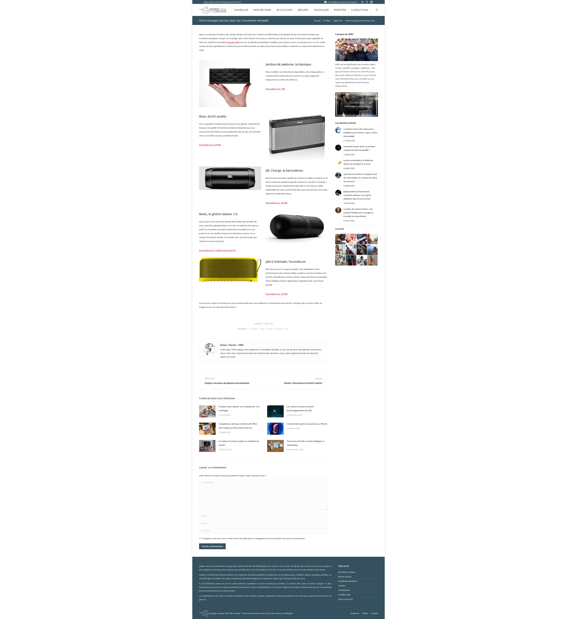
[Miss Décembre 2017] (362, 239)
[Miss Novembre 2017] (372, 239)
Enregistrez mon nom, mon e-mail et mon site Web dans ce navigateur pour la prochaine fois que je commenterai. (253, 538)
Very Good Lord (345, 599)
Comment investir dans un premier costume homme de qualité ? (359, 148)
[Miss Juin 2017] (340, 260)
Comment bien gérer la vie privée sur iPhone (307, 423)
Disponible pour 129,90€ (276, 294)
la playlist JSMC (233, 42)
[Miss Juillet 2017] (372, 249)
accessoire (254, 329)
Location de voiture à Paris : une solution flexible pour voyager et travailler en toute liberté (358, 213)
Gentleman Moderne (347, 581)
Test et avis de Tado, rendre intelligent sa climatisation (305, 443)
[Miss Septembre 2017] (351, 249)
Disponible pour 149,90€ (276, 202)
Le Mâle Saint (344, 594)
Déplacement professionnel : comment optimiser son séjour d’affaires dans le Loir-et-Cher (357, 195)
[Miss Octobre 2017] (340, 249)
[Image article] (207, 411)
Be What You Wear (346, 572)
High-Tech (268, 323)
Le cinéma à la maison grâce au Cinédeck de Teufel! (239, 443)
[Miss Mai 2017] (351, 260)
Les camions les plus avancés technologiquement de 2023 (300, 408)
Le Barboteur (344, 590)
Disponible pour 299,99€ (210, 144)
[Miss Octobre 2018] (340, 239)
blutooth (270, 329)
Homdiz (341, 585)
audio (262, 329)
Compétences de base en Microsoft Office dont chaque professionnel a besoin (238, 425)
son (286, 329)
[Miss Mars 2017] (372, 260)
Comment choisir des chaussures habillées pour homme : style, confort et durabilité (360, 133)
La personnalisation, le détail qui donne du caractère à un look (358, 162)
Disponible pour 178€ (275, 89)
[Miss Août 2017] (362, 249)
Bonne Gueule (344, 576)
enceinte (279, 329)
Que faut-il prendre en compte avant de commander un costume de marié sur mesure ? (360, 178)
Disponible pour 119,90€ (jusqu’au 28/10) (217, 250)
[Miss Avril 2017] (362, 260)
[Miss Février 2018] (351, 239)
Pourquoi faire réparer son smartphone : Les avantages (239, 408)
